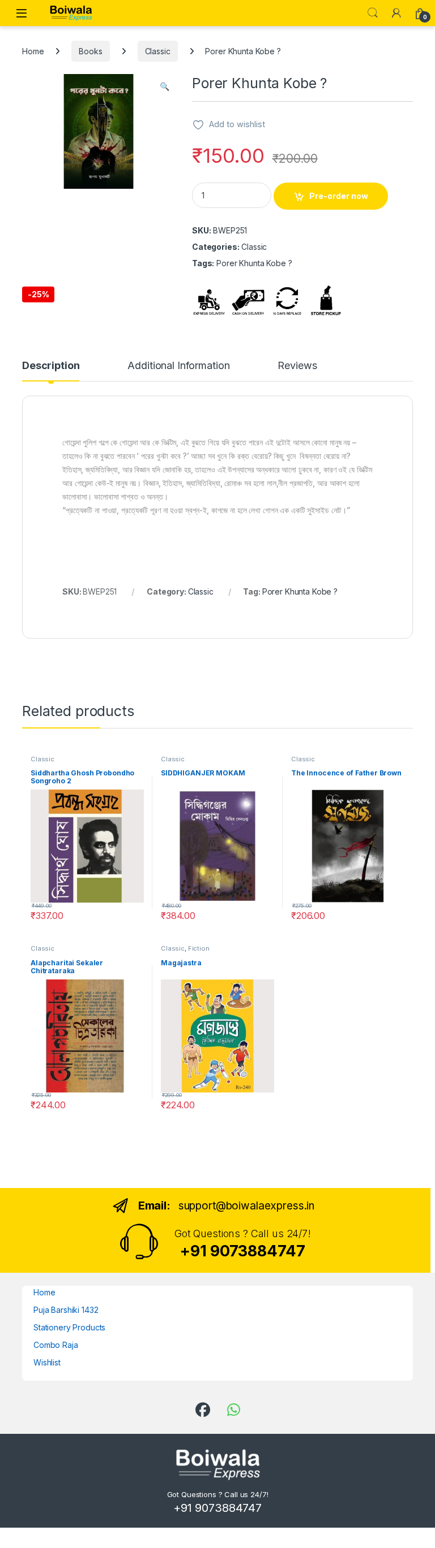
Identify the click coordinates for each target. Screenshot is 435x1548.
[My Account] (396, 13)
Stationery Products (69, 1327)
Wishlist (47, 1362)
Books (90, 51)
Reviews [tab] (297, 366)
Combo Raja (55, 1345)
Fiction (199, 948)
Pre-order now (338, 196)
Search (372, 13)
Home (33, 51)
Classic (157, 51)
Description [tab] (50, 366)
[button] (164, 86)
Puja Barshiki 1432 (65, 1310)
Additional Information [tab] (178, 366)
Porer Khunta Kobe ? (300, 591)
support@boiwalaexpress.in (246, 1205)
